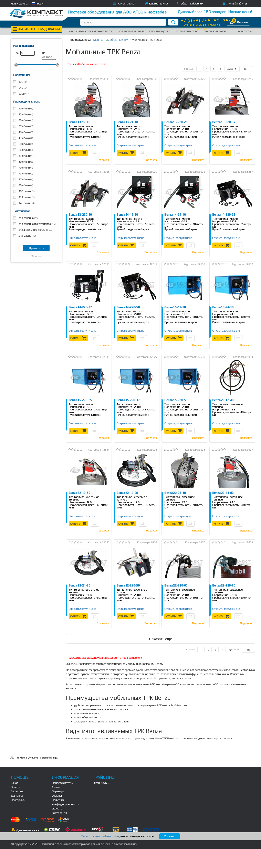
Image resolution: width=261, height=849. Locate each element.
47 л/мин (25, 138)
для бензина (28, 217)
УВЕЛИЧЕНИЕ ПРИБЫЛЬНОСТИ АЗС (91, 31)
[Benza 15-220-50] (184, 377)
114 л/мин (26, 197)
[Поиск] (173, 22)
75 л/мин (25, 173)
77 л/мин (25, 179)
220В (23, 93)
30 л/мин (25, 120)
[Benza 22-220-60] (184, 563)
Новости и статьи (62, 782)
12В (22, 81)
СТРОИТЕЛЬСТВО (187, 31)
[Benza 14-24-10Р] (184, 192)
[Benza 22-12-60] (89, 470)
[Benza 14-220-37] (89, 285)
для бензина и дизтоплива (36, 223)
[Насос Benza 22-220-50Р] (137, 563)
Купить (75, 152)
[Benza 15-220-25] (89, 377)
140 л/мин (26, 203)
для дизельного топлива (35, 229)
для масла (27, 235)
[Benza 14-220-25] (232, 192)
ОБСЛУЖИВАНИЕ (215, 31)
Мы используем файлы (100, 836)
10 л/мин (25, 108)
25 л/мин (25, 114)
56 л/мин (25, 149)
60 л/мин (25, 161)
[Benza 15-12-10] (184, 285)
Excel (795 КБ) (101, 782)
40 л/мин (25, 132)
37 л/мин (25, 126)
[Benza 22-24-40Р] (184, 470)
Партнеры (58, 791)
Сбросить (36, 256)
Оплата (15, 787)
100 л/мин (26, 191)
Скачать (57, 808)
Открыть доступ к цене (82, 145)
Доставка (17, 795)
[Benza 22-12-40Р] (232, 377)
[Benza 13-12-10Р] (89, 99)
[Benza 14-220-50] (137, 285)
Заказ (14, 782)
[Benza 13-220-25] (184, 99)
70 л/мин (25, 167)
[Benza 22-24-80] (89, 563)
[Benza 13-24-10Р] (137, 99)
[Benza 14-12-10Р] (137, 192)
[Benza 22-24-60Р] (232, 470)
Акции (56, 787)
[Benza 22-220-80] (232, 563)
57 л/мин (26, 155)
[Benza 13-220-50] (89, 192)
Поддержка (18, 800)
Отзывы (57, 795)
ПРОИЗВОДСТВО (159, 31)
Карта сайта (59, 812)
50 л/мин (25, 144)
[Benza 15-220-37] (137, 377)
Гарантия (17, 791)
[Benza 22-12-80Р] (137, 470)
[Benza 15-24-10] (232, 285)
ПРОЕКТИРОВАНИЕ (131, 31)
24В (22, 87)
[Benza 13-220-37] (232, 99)
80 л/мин (25, 185)
